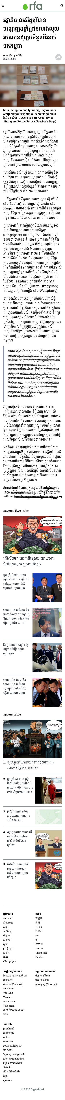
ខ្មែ (36, 940)
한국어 (38, 931)
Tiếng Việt (41, 953)
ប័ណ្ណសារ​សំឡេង (42, 980)
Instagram (9, 1001)
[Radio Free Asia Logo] (32, 5)
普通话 (38, 918)
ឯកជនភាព (8, 1041)
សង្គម (5, 927)
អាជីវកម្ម (7, 931)
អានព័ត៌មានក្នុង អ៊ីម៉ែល (13, 1010)
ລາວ (37, 935)
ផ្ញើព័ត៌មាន (7, 1080)
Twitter (7, 997)
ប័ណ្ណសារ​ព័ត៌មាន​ (42, 976)
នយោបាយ (7, 918)
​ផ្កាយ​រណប (7, 980)
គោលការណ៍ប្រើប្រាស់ (12, 1046)
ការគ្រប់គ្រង (8, 1033)
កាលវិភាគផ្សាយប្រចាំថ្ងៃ (13, 1059)
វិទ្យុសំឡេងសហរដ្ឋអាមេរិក (14, 1054)
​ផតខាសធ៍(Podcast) (13, 984)
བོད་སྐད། (39, 944)
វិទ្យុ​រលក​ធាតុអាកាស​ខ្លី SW (15, 976)
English (39, 957)
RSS (5, 1014)
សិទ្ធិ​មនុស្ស (8, 923)
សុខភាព (6, 940)
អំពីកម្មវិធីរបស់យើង (11, 1072)
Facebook (8, 988)
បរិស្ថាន (6, 935)
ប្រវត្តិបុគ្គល (8, 948)
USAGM (7, 1050)
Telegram (9, 1006)
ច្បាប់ (5, 944)
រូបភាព (6, 953)
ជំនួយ (5, 1076)
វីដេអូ (5, 957)
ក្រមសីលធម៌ (8, 1029)
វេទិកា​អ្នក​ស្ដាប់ (9, 961)
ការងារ (6, 1037)
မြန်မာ (38, 927)
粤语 (37, 923)
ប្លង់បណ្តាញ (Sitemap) (46, 984)
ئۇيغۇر (39, 948)
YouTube (8, 993)
